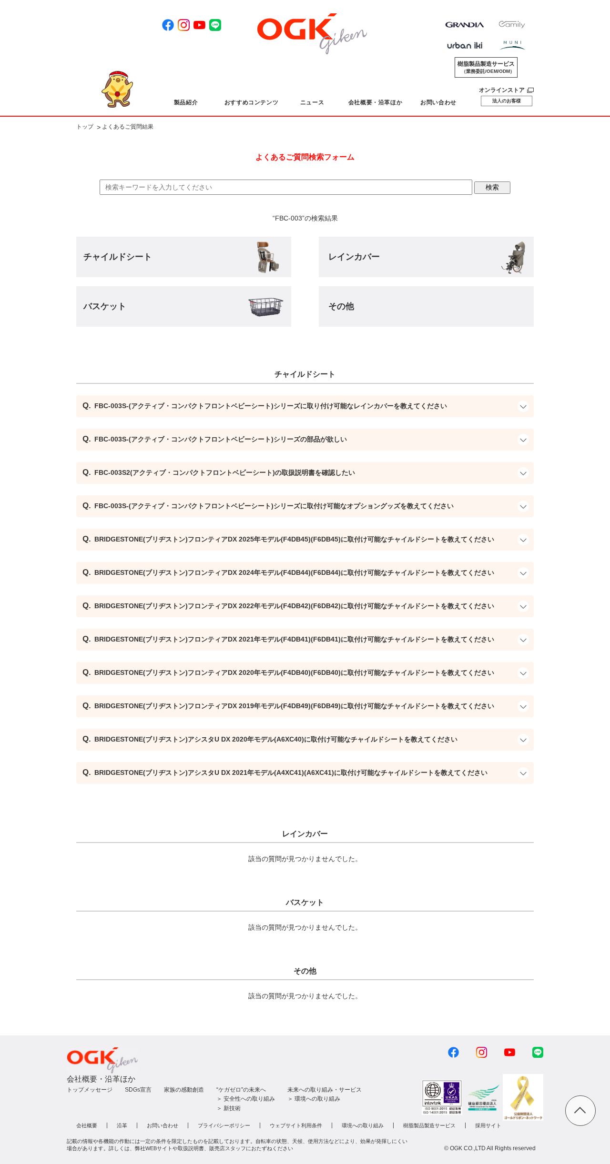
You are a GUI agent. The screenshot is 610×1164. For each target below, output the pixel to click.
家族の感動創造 (184, 1089)
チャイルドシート (117, 256)
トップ (84, 127)
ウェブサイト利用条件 (296, 1125)
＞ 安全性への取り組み (245, 1098)
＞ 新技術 (228, 1108)
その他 (341, 306)
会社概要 (86, 1125)
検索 (492, 187)
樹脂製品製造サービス (486, 67)
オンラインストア (502, 90)
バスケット (104, 306)
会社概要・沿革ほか (101, 1079)
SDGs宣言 (138, 1089)
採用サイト (488, 1125)
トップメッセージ (89, 1089)
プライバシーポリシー (224, 1125)
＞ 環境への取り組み (313, 1098)
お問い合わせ (162, 1125)
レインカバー (354, 256)
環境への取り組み (363, 1125)
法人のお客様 (506, 100)
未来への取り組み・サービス (324, 1089)
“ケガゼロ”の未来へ (241, 1089)
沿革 (122, 1125)
